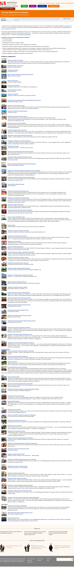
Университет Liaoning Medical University (17, 281)
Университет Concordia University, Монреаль (18, 262)
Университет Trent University (14, 241)
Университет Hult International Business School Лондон (20, 151)
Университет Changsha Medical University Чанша (19, 304)
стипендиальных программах (24, 34)
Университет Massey (12, 361)
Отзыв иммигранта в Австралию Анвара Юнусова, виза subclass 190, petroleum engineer (58, 533)
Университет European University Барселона (18, 191)
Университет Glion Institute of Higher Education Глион (20, 512)
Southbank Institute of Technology (15, 65)
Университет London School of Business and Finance (20, 135)
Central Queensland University (15, 89)
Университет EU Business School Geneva (17, 505)
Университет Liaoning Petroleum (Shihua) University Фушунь (22, 320)
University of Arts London (13, 146)
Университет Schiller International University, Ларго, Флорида (22, 459)
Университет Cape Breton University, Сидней (18, 257)
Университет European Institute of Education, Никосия (20, 275)
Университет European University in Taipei (17, 466)
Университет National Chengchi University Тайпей (19, 297)
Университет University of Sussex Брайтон (17, 111)
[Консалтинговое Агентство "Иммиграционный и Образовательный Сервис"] (8, 4)
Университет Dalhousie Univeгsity (15, 246)
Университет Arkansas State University (17, 420)
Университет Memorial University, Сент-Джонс (18, 230)
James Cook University (13, 94)
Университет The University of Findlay (16, 431)
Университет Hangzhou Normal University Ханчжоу (19, 315)
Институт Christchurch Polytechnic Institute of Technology (21, 350)
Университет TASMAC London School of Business (19, 140)
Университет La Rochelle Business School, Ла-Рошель (20, 485)
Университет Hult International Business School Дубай (20, 383)
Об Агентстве (42, 3)
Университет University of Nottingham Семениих (19, 327)
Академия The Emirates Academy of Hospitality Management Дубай (23, 389)
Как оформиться (70, 3)
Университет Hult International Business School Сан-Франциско (22, 443)
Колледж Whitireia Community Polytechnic (17, 367)
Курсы (24, 6)
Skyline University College (13, 376)
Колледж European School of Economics (17, 130)
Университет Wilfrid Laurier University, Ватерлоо (19, 268)
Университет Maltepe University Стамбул (17, 478)
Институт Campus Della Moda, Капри (16, 216)
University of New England (14, 85)
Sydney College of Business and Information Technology (20, 74)
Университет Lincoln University (15, 425)
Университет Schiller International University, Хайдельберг (21, 177)
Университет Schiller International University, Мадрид (20, 210)
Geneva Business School (13, 517)
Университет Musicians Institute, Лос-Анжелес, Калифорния (22, 414)
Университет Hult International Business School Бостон (20, 437)
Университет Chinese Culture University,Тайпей (19, 292)
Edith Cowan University (13, 80)
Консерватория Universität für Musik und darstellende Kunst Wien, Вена (24, 100)
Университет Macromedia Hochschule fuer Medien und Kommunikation (24, 170)
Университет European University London (17, 116)
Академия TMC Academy (13, 401)
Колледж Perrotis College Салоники (16, 184)
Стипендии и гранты (7, 8)
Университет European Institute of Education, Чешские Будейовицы (23, 497)
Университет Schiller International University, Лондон (20, 156)
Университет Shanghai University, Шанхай (17, 287)
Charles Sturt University (13, 70)
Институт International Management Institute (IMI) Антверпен (22, 163)
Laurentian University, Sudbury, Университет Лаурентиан (21, 252)
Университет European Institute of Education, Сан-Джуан (21, 342)
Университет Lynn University (14, 409)
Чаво (48, 560)
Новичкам (58, 3)
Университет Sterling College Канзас (16, 454)
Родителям (63, 3)
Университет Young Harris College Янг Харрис (18, 448)
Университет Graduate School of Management (18, 197)
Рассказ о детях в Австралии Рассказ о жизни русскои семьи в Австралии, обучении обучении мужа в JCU (35, 533)
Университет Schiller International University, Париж (20, 490)
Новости (53, 3)
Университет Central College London (16, 105)
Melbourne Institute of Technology (15, 60)
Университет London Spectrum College (17, 123)
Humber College (11, 225)
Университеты (54, 6)
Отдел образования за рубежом (9, 6)
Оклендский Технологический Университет (18, 356)
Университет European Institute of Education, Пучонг (20, 334)
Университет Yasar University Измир (16, 473)
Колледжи (42, 6)
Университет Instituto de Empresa (15, 204)
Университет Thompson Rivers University (17, 235)
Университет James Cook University (16, 395)
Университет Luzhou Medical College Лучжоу (18, 310)
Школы (33, 6)
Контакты (48, 3)
